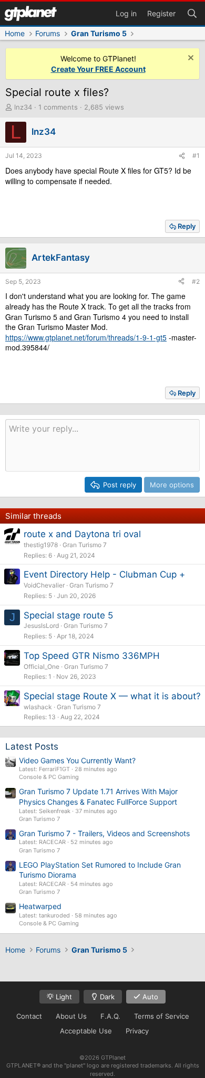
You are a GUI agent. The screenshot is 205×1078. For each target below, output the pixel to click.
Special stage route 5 (68, 615)
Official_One (41, 666)
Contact (29, 1016)
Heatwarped (40, 906)
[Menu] (30, 13)
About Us (71, 1016)
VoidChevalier (44, 585)
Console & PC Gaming (49, 777)
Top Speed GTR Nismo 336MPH (92, 655)
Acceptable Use (86, 1031)
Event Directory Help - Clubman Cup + (104, 574)
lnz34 (23, 107)
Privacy (137, 1031)
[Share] (182, 156)
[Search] (192, 12)
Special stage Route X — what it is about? (112, 696)
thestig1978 (41, 545)
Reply (187, 226)
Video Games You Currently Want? (77, 760)
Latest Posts (31, 746)
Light (63, 996)
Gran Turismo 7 (85, 545)
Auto (149, 996)
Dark (106, 996)
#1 (196, 155)
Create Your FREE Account (98, 69)
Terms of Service (161, 1016)
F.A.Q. (110, 1016)
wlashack (38, 707)
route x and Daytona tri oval (82, 534)
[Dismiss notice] (189, 59)
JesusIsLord (41, 625)
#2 (196, 281)
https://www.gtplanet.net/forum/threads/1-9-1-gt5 (86, 337)
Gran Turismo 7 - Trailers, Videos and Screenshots (104, 833)
